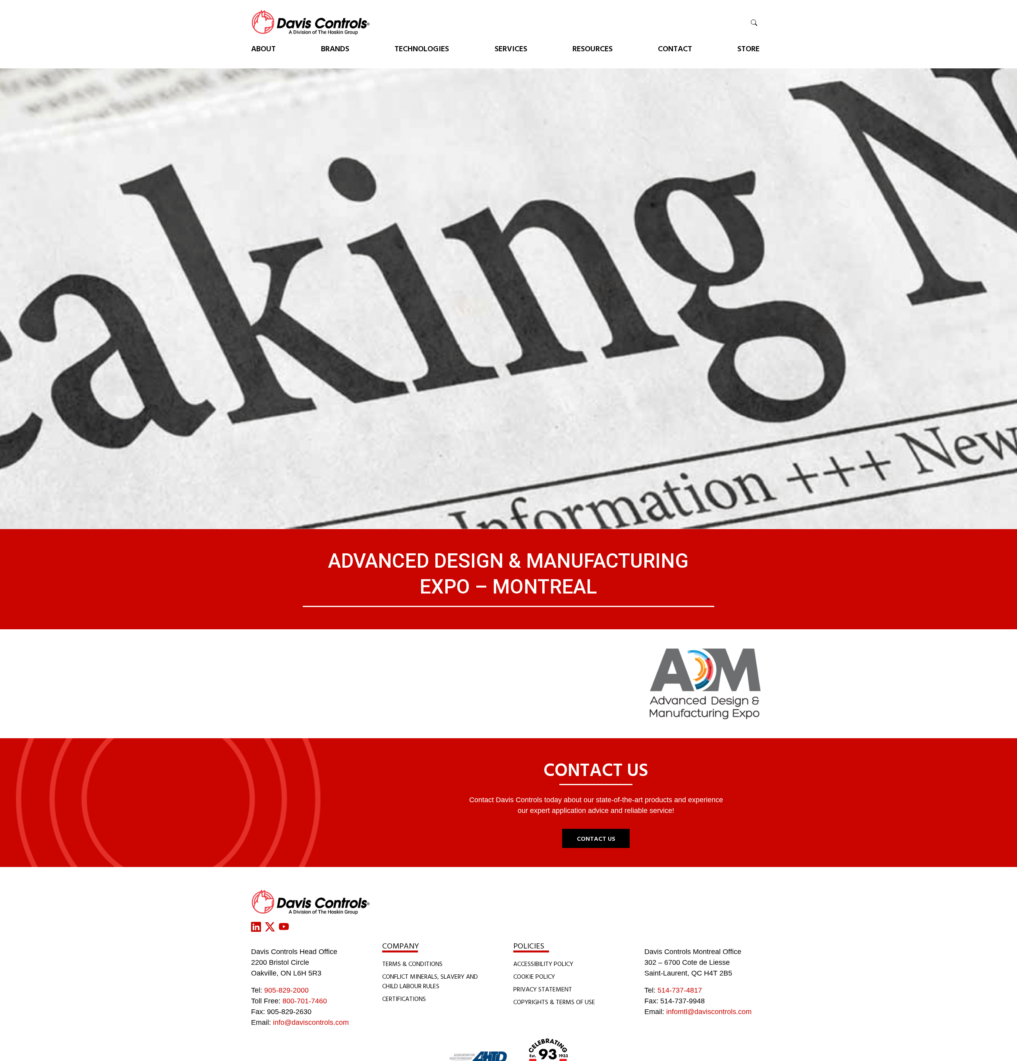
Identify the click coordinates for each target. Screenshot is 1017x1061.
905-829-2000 (286, 990)
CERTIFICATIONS (404, 998)
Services (511, 48)
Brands (335, 48)
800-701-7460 (304, 1001)
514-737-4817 (679, 990)
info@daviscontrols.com (311, 1022)
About (263, 48)
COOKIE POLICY (534, 976)
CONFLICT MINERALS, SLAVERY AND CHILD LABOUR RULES (430, 981)
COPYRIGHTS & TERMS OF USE (554, 1002)
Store (748, 48)
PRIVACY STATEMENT (542, 989)
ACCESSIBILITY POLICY (543, 963)
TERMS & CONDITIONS (412, 963)
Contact (675, 48)
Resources (592, 48)
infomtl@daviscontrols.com (709, 1012)
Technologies (421, 48)
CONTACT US (596, 838)
